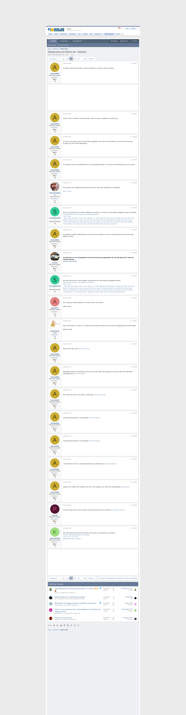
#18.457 (135, 459)
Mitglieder (78, 41)
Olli (55, 599)
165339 (55, 266)
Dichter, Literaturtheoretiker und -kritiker (76, 535)
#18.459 (135, 505)
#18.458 (135, 482)
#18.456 (135, 436)
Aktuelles (65, 41)
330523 (55, 198)
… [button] (60, 59)
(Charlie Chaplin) (94, 418)
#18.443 (135, 136)
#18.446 (135, 208)
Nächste (91, 59)
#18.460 (135, 528)
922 (67, 59)
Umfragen (98, 34)
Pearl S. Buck (67, 191)
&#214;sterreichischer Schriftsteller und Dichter (78, 282)
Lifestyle (85, 34)
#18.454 (135, 390)
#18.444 (135, 160)
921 (64, 59)
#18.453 (135, 367)
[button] (69, 41)
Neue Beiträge (52, 45)
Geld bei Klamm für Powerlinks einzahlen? (70, 597)
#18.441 (135, 63)
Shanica (130, 611)
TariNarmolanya (59, 605)
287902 (55, 312)
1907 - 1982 (66, 216)
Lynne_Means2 (59, 613)
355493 (55, 519)
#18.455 (135, 413)
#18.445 (135, 183)
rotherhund (58, 619)
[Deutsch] (119, 28)
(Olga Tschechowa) (110, 464)
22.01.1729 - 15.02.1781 (70, 537)
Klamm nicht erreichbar (63, 618)
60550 (55, 335)
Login (127, 28)
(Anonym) (126, 487)
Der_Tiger (130, 619)
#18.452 (135, 344)
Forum (56, 34)
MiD (50, 55)
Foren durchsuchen (63, 45)
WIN (91, 34)
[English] (121, 28)
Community (72, 34)
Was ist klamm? (109, 34)
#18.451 (135, 321)
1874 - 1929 (66, 284)
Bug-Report (73, 619)
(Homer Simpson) (83, 349)
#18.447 (135, 230)
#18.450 (135, 298)
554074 (55, 77)
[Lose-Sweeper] (123, 34)
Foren (54, 41)
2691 (85, 59)
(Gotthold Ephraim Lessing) (72, 538)
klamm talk (72, 592)
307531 (55, 542)
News (50, 34)
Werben (118, 34)
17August (130, 605)
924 (75, 59)
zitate (72, 55)
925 (78, 59)
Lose (79, 34)
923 (71, 59)
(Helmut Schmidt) (99, 395)
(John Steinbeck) (79, 373)
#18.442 (135, 114)
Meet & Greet (74, 605)
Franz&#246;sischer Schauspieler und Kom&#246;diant (81, 214)
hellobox (67, 55)
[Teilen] (130, 63)
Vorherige (53, 59)
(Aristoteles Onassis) (117, 510)
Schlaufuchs (63, 34)
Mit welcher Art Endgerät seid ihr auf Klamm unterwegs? (75, 603)
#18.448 (135, 253)
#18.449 (135, 276)
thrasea (57, 592)
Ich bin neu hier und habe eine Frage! (75, 599)
